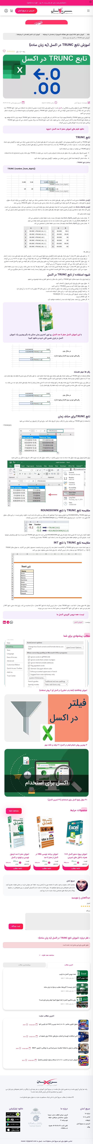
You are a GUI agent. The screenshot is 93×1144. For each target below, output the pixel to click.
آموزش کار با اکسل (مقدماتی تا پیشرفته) (28, 35)
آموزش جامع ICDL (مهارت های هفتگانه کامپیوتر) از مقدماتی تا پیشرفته (63, 35)
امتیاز (88, 903)
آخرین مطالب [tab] (68, 965)
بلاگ (88, 1127)
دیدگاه (88, 911)
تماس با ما (86, 1117)
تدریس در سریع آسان (26, 10)
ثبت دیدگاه (16, 926)
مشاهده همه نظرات (47, 955)
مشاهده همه (14, 811)
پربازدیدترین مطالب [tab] (24, 965)
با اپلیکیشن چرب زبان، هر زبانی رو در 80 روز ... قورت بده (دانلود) (46, 3)
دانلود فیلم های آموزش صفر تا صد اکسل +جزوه (65, 129)
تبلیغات (88, 1120)
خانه (88, 35)
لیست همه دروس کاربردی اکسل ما (70, 614)
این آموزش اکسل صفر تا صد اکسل (66, 334)
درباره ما (87, 1113)
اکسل (60, 108)
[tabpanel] (46, 989)
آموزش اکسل (78, 622)
